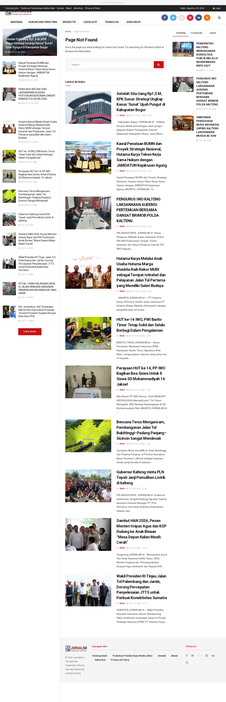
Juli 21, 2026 (134, 548)
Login (218, 8)
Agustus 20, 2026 (137, 226)
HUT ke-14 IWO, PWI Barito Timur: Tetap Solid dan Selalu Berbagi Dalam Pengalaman (37, 154)
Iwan (122, 115)
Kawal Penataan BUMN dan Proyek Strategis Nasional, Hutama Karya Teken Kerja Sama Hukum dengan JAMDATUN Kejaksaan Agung (37, 69)
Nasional (17, 22)
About (69, 8)
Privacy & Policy (92, 8)
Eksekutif (69, 22)
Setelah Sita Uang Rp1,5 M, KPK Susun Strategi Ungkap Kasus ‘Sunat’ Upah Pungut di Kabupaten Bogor (29, 43)
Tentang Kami (12, 8)
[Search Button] (159, 64)
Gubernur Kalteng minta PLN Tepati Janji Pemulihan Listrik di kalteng (36, 217)
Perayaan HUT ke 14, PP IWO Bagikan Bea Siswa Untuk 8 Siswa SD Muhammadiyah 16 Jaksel (37, 174)
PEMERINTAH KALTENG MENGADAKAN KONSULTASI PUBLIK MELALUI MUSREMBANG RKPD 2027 (207, 54)
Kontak (60, 8)
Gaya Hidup (133, 22)
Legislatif (90, 22)
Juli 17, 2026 (134, 603)
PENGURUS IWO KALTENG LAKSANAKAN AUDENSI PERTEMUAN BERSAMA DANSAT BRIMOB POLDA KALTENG (138, 210)
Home (68, 31)
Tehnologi (112, 22)
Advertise (78, 8)
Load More (29, 331)
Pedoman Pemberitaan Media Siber (38, 8)
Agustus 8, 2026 (136, 336)
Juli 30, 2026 (134, 488)
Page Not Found (81, 31)
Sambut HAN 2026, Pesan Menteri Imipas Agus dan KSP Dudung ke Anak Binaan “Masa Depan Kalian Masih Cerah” (141, 531)
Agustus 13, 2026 (137, 291)
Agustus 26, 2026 (137, 115)
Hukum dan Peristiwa (42, 22)
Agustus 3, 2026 (136, 444)
